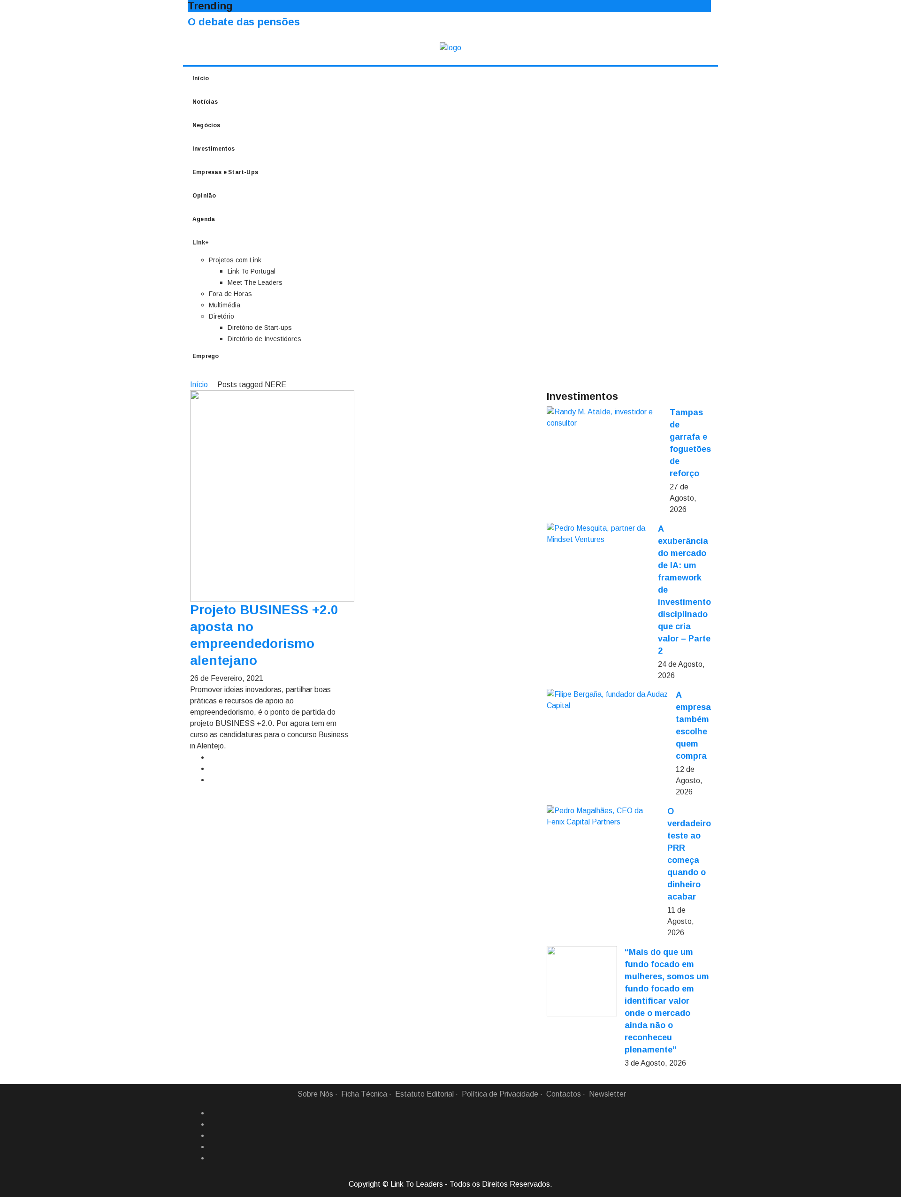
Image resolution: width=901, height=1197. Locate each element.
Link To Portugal (251, 271)
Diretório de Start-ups (260, 327)
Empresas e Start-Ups (225, 172)
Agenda (203, 219)
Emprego (205, 356)
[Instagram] (212, 1147)
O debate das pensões (244, 22)
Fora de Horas (230, 293)
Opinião (204, 195)
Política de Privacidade (500, 1094)
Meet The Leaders (255, 282)
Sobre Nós (315, 1094)
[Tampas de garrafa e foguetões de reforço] (604, 417)
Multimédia (224, 305)
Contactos (563, 1094)
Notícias (205, 102)
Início (200, 78)
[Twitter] (212, 1135)
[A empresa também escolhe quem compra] (607, 700)
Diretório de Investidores (264, 339)
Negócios (206, 125)
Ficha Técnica (364, 1094)
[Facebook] (212, 1113)
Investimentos (213, 148)
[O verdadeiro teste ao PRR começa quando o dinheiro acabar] (603, 816)
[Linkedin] (212, 1124)
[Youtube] (212, 1158)
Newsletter (607, 1094)
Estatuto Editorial (424, 1094)
